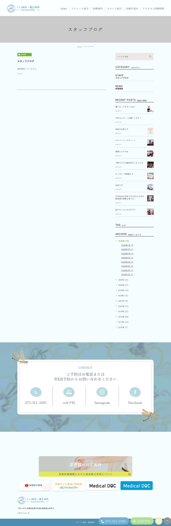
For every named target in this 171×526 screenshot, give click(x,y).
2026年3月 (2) (127, 266)
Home (64, 8)
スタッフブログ (25, 61)
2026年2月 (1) (127, 270)
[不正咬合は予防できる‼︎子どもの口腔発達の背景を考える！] (150, 198)
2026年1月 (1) (127, 274)
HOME (79, 46)
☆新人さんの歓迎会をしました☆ (129, 162)
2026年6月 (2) (127, 253)
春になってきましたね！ (125, 106)
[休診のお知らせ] (150, 131)
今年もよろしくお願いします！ (128, 118)
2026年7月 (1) (127, 249)
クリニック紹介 (80, 8)
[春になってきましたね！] (150, 109)
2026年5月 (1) (127, 257)
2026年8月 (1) (127, 245)
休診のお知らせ (121, 129)
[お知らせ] (150, 187)
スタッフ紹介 (114, 8)
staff (23, 55)
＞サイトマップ (23, 513)
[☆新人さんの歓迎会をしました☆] (150, 165)
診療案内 (98, 8)
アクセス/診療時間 (153, 8)
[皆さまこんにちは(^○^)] (150, 211)
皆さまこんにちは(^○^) (125, 209)
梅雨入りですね (121, 151)
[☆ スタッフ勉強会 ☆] (150, 176)
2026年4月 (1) (127, 262)
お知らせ (119, 185)
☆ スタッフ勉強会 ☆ (124, 174)
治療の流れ (132, 8)
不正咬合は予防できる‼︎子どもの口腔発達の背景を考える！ (129, 197)
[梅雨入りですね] (150, 153)
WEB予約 (143, 521)
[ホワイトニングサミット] (150, 142)
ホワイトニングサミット (125, 140)
